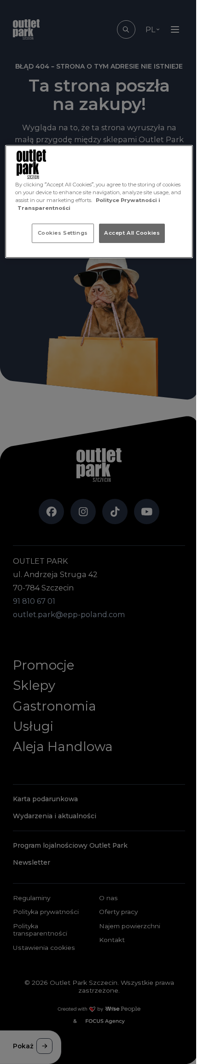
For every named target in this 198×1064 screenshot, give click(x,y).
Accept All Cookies (132, 233)
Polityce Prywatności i (128, 200)
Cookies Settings (63, 233)
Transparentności (43, 208)
